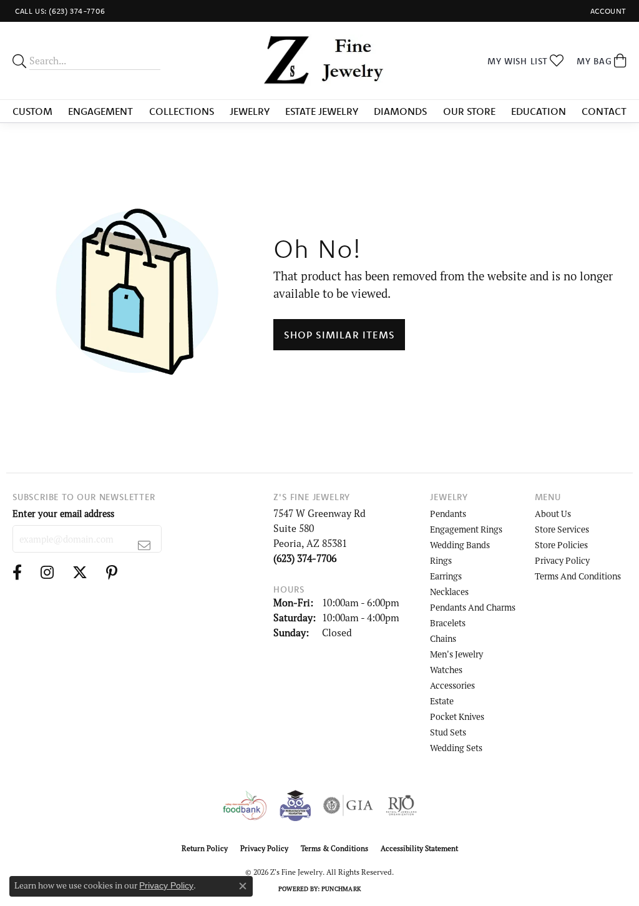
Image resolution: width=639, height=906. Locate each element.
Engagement (100, 111)
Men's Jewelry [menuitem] (456, 654)
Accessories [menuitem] (452, 685)
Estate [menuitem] (442, 701)
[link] (58, 11)
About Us (553, 513)
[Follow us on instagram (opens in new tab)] (47, 572)
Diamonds (400, 111)
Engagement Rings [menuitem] (466, 529)
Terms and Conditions (578, 576)
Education (538, 111)
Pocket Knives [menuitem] (457, 716)
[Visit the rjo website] (401, 805)
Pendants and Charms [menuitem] (472, 607)
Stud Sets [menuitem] (448, 732)
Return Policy (205, 848)
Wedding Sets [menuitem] (456, 748)
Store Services (562, 529)
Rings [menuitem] (441, 560)
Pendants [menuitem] (448, 513)
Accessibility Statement (419, 848)
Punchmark (341, 889)
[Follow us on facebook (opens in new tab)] (17, 572)
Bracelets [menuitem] (448, 623)
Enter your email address (63, 513)
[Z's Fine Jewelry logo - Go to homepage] (319, 60)
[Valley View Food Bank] (244, 805)
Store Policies (561, 545)
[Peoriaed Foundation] (295, 805)
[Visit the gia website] (348, 805)
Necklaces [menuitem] (449, 592)
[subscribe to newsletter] (144, 545)
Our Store (469, 111)
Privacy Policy (562, 560)
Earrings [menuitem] (446, 576)
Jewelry (250, 111)
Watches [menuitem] (446, 670)
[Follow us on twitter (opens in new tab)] (80, 572)
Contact (604, 111)
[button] (607, 11)
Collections (181, 111)
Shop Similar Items (339, 334)
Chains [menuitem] (443, 638)
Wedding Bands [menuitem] (460, 545)
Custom (32, 111)
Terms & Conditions (334, 848)
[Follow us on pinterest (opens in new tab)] (112, 572)
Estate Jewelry (321, 111)
